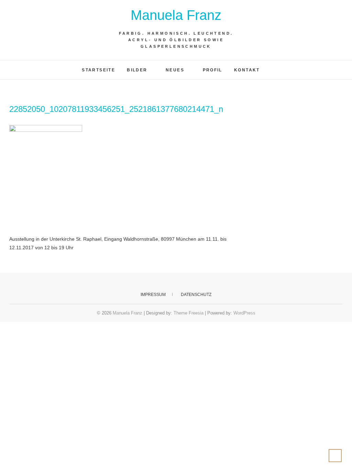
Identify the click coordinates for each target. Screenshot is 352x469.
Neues (175, 70)
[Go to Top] (335, 455)
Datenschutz (196, 294)
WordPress (244, 313)
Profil (212, 70)
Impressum (153, 294)
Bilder (137, 70)
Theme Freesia (189, 313)
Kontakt (247, 70)
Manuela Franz (176, 15)
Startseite (98, 70)
